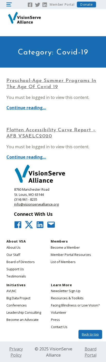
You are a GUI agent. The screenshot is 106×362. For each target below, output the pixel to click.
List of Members (63, 261)
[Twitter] (37, 4)
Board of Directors (20, 261)
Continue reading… (26, 107)
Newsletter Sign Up (66, 291)
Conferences (16, 305)
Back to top (90, 334)
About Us (13, 247)
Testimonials (16, 276)
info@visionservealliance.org (36, 204)
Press (55, 319)
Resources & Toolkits (67, 298)
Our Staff (13, 254)
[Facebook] (30, 4)
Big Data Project (18, 298)
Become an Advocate (22, 319)
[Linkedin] (44, 4)
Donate (86, 4)
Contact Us (59, 326)
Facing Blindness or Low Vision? (75, 305)
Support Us (15, 269)
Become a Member (65, 247)
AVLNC (11, 291)
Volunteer (58, 312)
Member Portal (62, 4)
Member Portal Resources (71, 254)
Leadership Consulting (23, 312)
